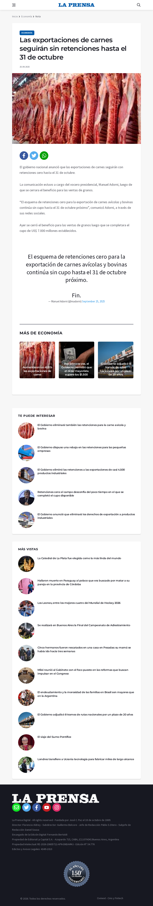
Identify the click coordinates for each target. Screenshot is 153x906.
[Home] (76, 798)
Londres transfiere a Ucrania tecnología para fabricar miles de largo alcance (86, 759)
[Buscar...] (138, 5)
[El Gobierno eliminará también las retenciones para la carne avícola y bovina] (26, 430)
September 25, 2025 (93, 301)
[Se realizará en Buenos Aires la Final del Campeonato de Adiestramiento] (26, 631)
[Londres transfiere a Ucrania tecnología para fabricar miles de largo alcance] (26, 765)
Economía (26, 16)
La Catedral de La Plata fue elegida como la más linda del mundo (79, 558)
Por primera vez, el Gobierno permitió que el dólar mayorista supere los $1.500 (76, 369)
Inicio (15, 16)
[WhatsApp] (44, 155)
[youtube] (46, 807)
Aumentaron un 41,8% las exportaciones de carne (37, 370)
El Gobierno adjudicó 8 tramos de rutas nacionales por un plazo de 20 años (116, 369)
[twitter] (34, 155)
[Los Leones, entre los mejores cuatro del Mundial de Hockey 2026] (26, 608)
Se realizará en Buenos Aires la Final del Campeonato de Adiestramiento (84, 625)
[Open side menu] (13, 5)
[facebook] (24, 155)
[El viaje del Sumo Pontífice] (26, 742)
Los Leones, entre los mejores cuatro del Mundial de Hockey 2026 (79, 603)
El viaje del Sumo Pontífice (54, 737)
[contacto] (16, 807)
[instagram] (56, 807)
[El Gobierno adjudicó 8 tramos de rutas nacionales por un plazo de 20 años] (26, 720)
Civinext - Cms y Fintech (110, 898)
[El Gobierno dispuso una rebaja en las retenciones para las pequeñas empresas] (26, 453)
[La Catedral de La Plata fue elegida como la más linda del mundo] (26, 564)
